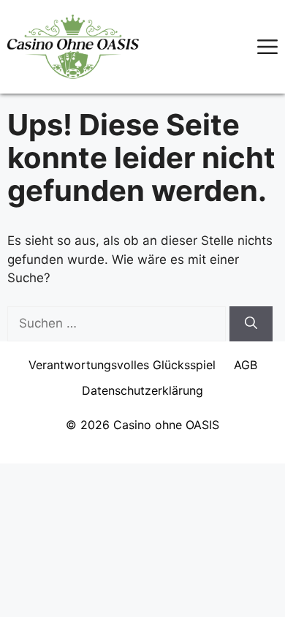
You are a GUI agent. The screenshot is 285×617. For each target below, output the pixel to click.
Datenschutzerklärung (142, 390)
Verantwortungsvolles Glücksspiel (122, 364)
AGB (245, 364)
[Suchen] (251, 323)
